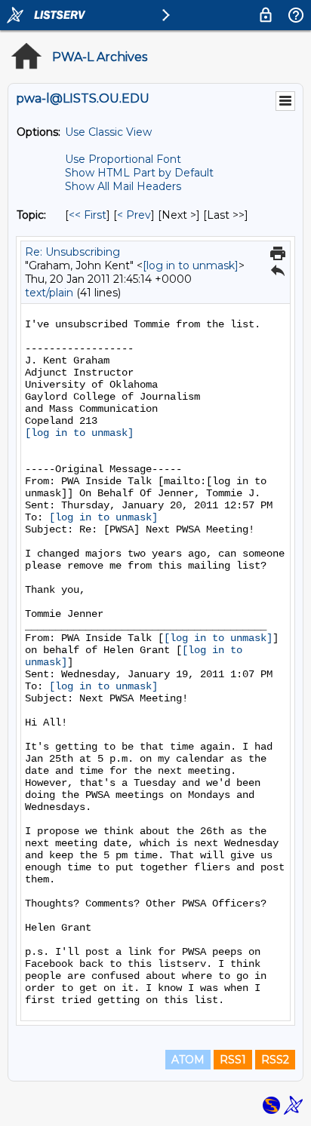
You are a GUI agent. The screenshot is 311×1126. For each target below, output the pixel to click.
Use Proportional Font (123, 159)
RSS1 (233, 1059)
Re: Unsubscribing (72, 252)
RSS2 (275, 1059)
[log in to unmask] (191, 265)
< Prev (134, 215)
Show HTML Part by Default (139, 172)
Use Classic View (108, 132)
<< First (87, 215)
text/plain (49, 292)
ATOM (188, 1059)
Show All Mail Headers (123, 186)
